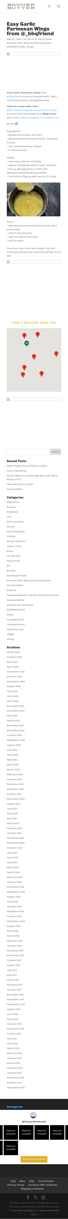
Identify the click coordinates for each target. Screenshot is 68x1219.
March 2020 (13, 872)
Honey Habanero (16, 541)
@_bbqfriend (14, 96)
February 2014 (15, 1068)
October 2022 (14, 735)
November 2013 (15, 1078)
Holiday (11, 536)
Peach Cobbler (15, 489)
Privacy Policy (15, 1185)
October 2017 (14, 960)
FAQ (13, 1181)
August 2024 (14, 686)
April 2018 (12, 931)
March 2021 (13, 823)
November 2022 (16, 730)
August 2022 (14, 745)
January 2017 (14, 990)
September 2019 (16, 892)
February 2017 (14, 985)
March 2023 (13, 721)
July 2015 (12, 1039)
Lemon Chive (14, 546)
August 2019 (14, 897)
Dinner (11, 527)
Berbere (11, 507)
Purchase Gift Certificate (42, 1185)
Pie (8, 566)
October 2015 (14, 1034)
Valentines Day (15, 629)
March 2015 (13, 1048)
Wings (30, 47)
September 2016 (16, 1004)
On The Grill (30, 39)
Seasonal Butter (16, 600)
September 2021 (16, 799)
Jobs (31, 1181)
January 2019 (14, 906)
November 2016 (15, 999)
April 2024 (13, 701)
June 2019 (12, 902)
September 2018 (16, 921)
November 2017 (15, 955)
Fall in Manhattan (17, 471)
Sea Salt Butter (15, 585)
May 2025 (12, 662)
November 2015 (15, 1029)
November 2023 (16, 711)
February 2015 (14, 1053)
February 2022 (15, 774)
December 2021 (15, 784)
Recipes (11, 571)
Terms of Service (49, 1210)
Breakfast (12, 512)
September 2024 (16, 682)
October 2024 (14, 677)
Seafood (11, 590)
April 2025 (13, 667)
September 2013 (16, 1088)
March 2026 (13, 652)
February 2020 (15, 877)
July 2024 (12, 691)
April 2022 (13, 765)
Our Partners (46, 1181)
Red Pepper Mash (16, 576)
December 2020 (15, 838)
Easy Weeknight (16, 532)
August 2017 (13, 965)
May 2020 (12, 862)
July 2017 (12, 970)
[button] (23, 375)
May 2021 (12, 818)
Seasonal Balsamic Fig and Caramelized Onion (33, 595)
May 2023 (12, 716)
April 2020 (13, 867)
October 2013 (14, 1083)
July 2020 (12, 853)
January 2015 (14, 1058)
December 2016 (15, 995)
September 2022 (16, 740)
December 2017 (15, 951)
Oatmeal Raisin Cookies (20, 484)
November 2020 (16, 843)
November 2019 (15, 887)
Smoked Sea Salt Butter (20, 605)
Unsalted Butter (16, 624)
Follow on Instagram (34, 1159)
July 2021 (12, 809)
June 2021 (12, 814)
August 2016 (14, 1009)
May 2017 (12, 975)
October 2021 (14, 794)
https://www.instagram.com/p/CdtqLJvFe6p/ (32, 110)
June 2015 (12, 1044)
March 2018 (13, 936)
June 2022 (12, 755)
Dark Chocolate (15, 522)
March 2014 (13, 1063)
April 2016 (12, 1019)
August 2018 (14, 926)
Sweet (10, 615)
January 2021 (14, 833)
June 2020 (12, 858)
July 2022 (12, 750)
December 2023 (15, 706)
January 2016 (14, 1024)
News (10, 551)
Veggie (10, 634)
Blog (22, 1181)
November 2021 (15, 789)
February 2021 (14, 828)
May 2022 (12, 760)
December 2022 (15, 726)
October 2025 (14, 657)
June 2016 (12, 1014)
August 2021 (13, 804)
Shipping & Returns (32, 1189)
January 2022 (14, 779)
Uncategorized (15, 620)
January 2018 (14, 946)
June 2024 (12, 696)
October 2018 (14, 916)
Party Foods (45, 39)
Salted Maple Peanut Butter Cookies (27, 466)
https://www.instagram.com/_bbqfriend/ (36, 118)
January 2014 (14, 1073)
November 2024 (16, 672)
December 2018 (15, 911)
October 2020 (14, 848)
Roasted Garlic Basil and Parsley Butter (29, 43)
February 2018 (15, 941)
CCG (9, 517)
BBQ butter (13, 502)
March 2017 (13, 980)
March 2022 (13, 770)
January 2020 (14, 882)
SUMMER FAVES (16, 47)
